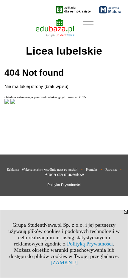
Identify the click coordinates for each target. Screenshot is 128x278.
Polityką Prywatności (90, 244)
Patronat (111, 169)
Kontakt (91, 169)
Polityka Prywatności (64, 185)
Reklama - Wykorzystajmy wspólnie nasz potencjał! (42, 169)
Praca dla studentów (64, 174)
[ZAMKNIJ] (64, 262)
